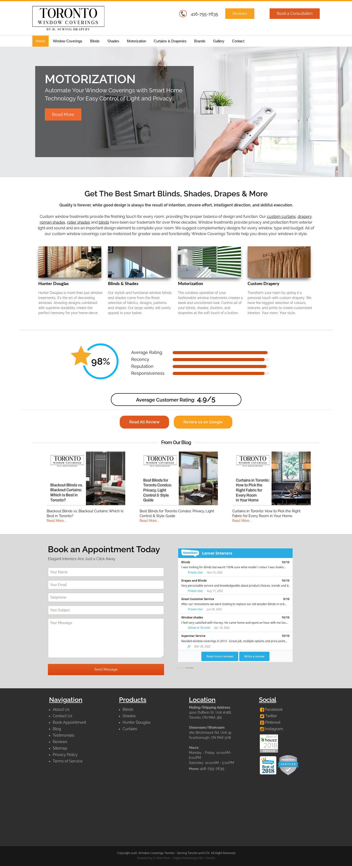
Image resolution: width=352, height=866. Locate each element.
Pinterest (272, 722)
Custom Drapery (263, 284)
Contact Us (62, 716)
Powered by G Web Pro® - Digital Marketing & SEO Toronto (176, 858)
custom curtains (281, 216)
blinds (104, 222)
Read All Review (144, 422)
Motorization (136, 41)
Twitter (270, 716)
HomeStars (190, 668)
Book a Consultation (294, 13)
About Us (61, 709)
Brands (199, 41)
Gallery (218, 41)
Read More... (56, 521)
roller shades (78, 222)
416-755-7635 (204, 14)
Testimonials (63, 735)
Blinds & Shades (123, 284)
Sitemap (60, 748)
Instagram (273, 729)
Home (40, 41)
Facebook (273, 709)
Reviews (240, 13)
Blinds (95, 41)
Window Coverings (67, 41)
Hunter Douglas (53, 284)
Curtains (130, 729)
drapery (305, 216)
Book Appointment (69, 722)
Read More (63, 114)
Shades (113, 41)
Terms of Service (67, 761)
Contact (238, 41)
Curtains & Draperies (170, 41)
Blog (57, 729)
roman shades (52, 222)
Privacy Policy (65, 754)
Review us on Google (203, 422)
